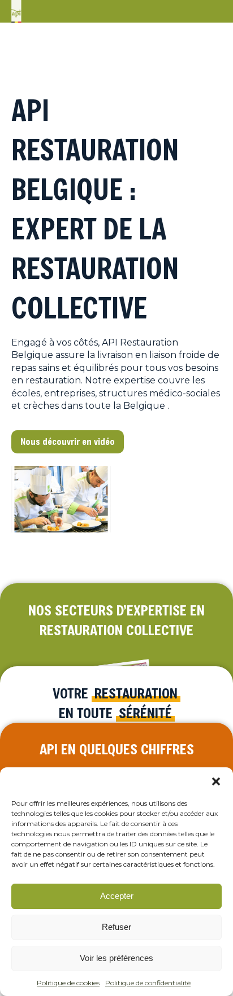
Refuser (116, 927)
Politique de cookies (68, 982)
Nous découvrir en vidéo (67, 441)
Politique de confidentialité (148, 982)
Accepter (116, 896)
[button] (216, 781)
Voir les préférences (116, 958)
